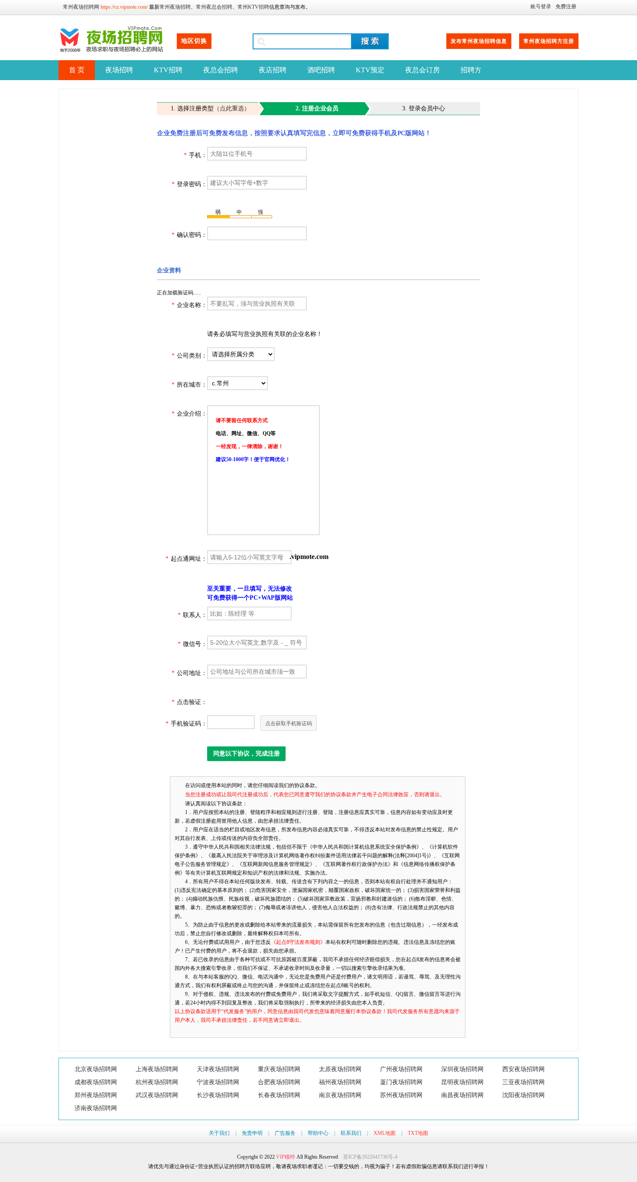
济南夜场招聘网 (96, 1108)
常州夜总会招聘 (214, 7)
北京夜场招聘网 (96, 1069)
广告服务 (285, 1133)
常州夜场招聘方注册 (548, 41)
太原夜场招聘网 (340, 1069)
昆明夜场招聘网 (462, 1082)
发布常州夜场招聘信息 (479, 41)
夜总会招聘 (220, 70)
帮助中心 (318, 1133)
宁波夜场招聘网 (218, 1082)
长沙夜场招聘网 (218, 1095)
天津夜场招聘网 (218, 1069)
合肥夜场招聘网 (279, 1082)
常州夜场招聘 (175, 7)
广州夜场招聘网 (401, 1069)
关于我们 (219, 1133)
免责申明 (252, 1133)
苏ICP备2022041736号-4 (370, 1157)
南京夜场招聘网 (340, 1095)
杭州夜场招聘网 (157, 1082)
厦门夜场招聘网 (401, 1082)
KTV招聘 (168, 70)
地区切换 (194, 41)
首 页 (76, 70)
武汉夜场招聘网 (157, 1095)
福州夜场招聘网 (340, 1082)
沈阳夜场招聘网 (523, 1095)
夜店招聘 (272, 70)
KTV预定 (370, 70)
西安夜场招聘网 (523, 1069)
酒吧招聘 (321, 70)
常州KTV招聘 (253, 7)
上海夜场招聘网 (157, 1069)
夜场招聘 (119, 70)
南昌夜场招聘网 (462, 1095)
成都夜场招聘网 (96, 1082)
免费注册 (566, 6)
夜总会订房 (422, 70)
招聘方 (471, 70)
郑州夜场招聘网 (96, 1095)
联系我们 (351, 1133)
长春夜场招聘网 (279, 1095)
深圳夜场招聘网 (462, 1069)
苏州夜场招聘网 (401, 1095)
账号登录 (540, 6)
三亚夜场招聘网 (523, 1082)
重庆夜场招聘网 (279, 1069)
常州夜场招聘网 (81, 7)
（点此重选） (232, 108)
